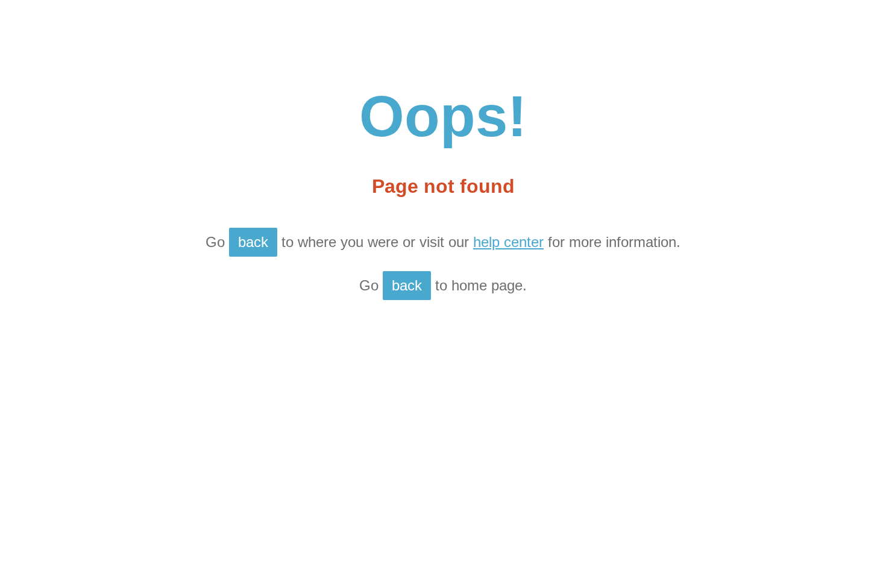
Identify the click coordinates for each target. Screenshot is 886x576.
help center (508, 242)
